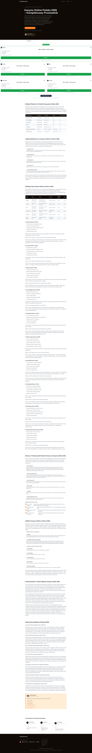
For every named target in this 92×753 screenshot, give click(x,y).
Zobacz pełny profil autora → (31, 707)
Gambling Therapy (25, 741)
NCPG (38, 741)
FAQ (71, 1)
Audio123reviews (23, 1)
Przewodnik (68, 1)
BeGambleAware (32, 741)
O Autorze (43, 745)
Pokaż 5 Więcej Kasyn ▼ (46, 95)
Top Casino (63, 1)
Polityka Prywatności (44, 741)
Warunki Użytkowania (44, 742)
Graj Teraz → (46, 57)
